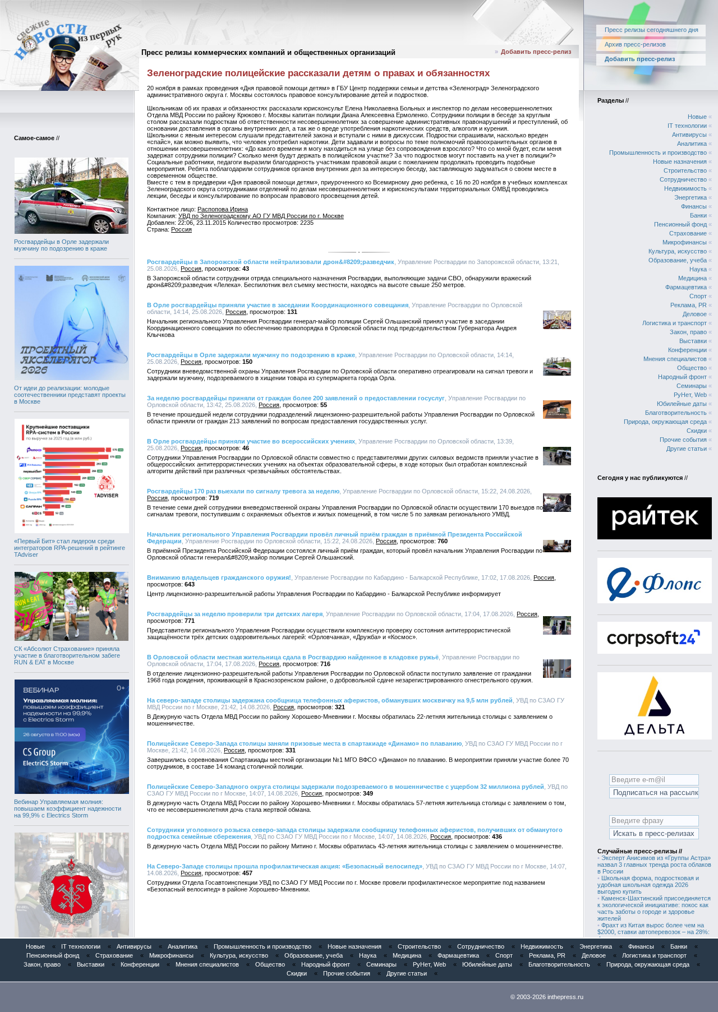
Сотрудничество (683, 179)
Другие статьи (686, 448)
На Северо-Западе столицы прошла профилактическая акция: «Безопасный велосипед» (284, 866)
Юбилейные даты (682, 403)
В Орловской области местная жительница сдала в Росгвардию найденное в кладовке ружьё (293, 657)
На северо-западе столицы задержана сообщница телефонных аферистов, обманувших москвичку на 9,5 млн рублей (330, 700)
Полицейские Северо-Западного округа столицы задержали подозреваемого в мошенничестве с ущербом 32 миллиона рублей (345, 786)
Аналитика (692, 143)
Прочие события (683, 439)
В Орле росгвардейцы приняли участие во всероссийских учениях (251, 441)
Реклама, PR (688, 305)
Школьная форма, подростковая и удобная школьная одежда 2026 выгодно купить (648, 885)
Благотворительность (676, 412)
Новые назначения (680, 161)
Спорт (698, 296)
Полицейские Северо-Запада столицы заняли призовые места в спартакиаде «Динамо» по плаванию (304, 743)
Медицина (692, 278)
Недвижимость (685, 188)
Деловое (695, 314)
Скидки (697, 430)
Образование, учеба (677, 260)
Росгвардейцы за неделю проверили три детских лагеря (235, 614)
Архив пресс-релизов (635, 44)
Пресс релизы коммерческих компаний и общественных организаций (268, 52)
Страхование (688, 233)
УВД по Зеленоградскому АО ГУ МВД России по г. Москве (261, 215)
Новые (697, 116)
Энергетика (690, 197)
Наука (698, 269)
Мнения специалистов (675, 358)
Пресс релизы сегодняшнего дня (651, 29)
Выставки (693, 341)
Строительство (685, 170)
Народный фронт (682, 376)
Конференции (687, 349)
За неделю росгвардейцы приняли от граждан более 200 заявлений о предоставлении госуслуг (296, 398)
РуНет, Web (690, 394)
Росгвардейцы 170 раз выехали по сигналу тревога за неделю (243, 491)
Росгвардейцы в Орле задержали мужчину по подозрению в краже (61, 245)
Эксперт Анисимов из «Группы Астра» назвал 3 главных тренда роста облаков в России (654, 864)
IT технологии (687, 125)
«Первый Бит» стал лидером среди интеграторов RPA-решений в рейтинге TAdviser (69, 548)
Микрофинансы (684, 242)
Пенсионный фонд (680, 224)
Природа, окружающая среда (665, 421)
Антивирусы (689, 134)
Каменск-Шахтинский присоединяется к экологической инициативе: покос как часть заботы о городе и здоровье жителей (654, 908)
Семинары (691, 385)
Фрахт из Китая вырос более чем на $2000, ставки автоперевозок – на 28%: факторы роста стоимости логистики (653, 932)
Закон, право (688, 332)
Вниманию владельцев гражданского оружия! (219, 577)
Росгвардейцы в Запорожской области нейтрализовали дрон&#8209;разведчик (270, 261)
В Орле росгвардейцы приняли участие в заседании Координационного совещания (277, 305)
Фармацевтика (686, 287)
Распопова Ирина (222, 209)
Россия (181, 229)
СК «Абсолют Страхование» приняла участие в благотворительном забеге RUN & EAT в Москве (67, 655)
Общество (692, 367)
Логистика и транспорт (674, 323)
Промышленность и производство (658, 152)
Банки (698, 215)
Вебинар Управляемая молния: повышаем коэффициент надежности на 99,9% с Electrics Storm (67, 808)
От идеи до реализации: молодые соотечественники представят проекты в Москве (70, 395)
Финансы (694, 206)
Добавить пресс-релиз (536, 51)
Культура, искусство (677, 251)
